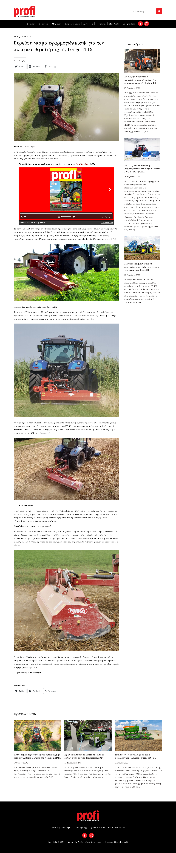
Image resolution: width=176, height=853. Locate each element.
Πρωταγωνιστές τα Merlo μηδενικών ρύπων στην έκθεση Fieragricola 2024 (84, 756)
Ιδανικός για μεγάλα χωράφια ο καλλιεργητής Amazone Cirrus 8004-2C (135, 756)
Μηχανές (56, 23)
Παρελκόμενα (72, 23)
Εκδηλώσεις (129, 23)
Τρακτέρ (43, 23)
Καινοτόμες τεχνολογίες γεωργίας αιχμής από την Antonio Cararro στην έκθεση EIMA (37, 756)
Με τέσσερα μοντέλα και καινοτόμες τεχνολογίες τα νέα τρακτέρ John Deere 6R (141, 267)
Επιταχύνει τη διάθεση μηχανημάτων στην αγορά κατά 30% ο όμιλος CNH (142, 168)
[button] (20, 66)
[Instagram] (146, 23)
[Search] (159, 11)
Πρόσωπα (114, 23)
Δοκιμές (31, 23)
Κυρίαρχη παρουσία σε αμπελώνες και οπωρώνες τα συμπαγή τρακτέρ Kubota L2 (140, 79)
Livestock (88, 23)
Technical (100, 23)
